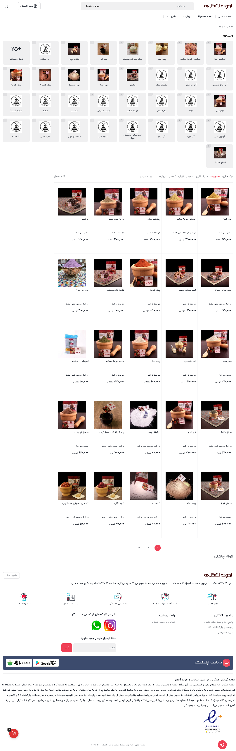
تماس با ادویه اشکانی (163, 622)
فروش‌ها (162, 176)
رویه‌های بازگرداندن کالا (220, 627)
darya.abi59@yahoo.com (186, 583)
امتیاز (205, 176)
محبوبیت (215, 176)
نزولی (181, 176)
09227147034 (220, 583)
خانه (231, 26)
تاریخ (198, 176)
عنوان (153, 176)
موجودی (144, 176)
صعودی (189, 176)
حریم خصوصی (225, 632)
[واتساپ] (96, 626)
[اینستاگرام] (110, 625)
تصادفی (172, 176)
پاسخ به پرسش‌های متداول (218, 622)
